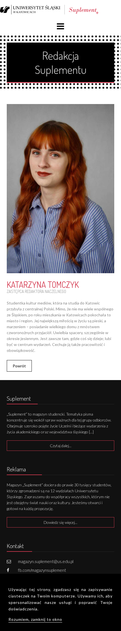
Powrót (19, 365)
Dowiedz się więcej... (60, 522)
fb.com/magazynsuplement (42, 570)
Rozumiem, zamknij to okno (35, 619)
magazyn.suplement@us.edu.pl (45, 561)
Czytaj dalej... (60, 445)
